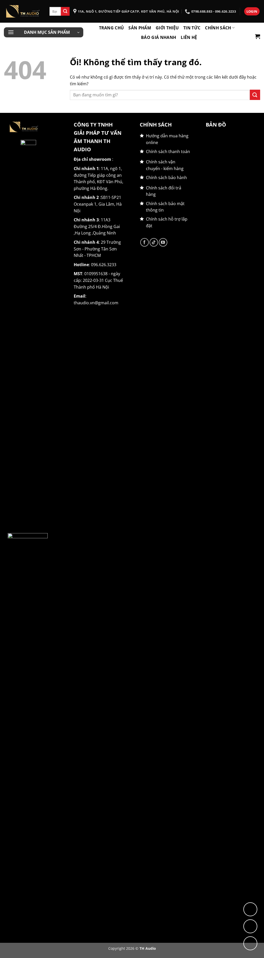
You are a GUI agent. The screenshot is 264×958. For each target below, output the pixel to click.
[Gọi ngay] (250, 943)
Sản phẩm (139, 28)
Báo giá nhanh (158, 37)
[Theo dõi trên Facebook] (144, 242)
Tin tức (191, 28)
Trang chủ (111, 28)
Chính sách (218, 28)
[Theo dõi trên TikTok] (154, 242)
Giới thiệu (167, 28)
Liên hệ (189, 37)
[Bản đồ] (250, 909)
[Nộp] (65, 11)
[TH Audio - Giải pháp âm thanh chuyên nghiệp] (23, 11)
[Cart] (257, 36)
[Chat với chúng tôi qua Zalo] (250, 926)
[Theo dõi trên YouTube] (163, 242)
